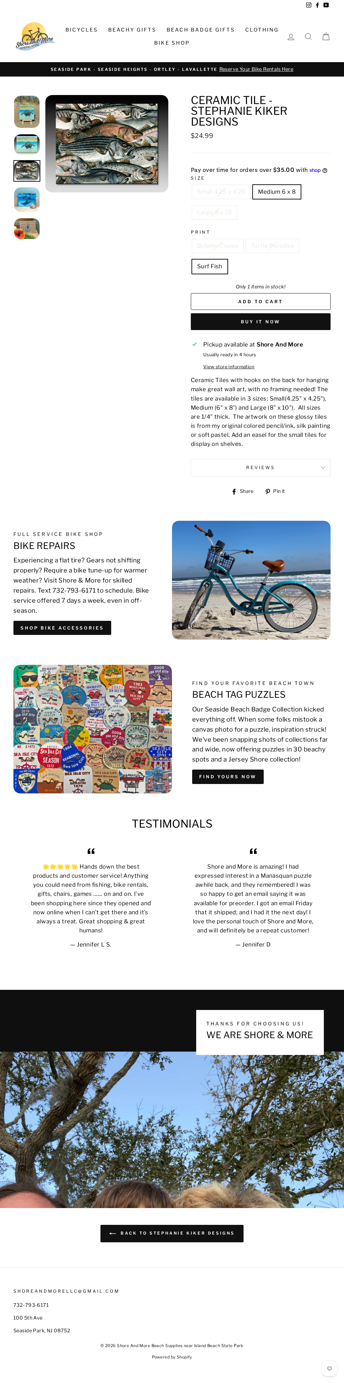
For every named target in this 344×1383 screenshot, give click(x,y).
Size (198, 178)
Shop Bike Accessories (62, 628)
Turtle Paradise (272, 245)
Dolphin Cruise (217, 245)
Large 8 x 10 (214, 212)
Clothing (262, 30)
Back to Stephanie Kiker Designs (177, 1233)
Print (201, 232)
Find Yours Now (228, 776)
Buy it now (261, 321)
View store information (228, 366)
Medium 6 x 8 (277, 191)
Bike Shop (172, 43)
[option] (172, 69)
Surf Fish (209, 266)
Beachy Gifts (132, 30)
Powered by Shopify (172, 1356)
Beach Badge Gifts (201, 30)
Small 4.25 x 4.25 (221, 191)
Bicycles (82, 30)
